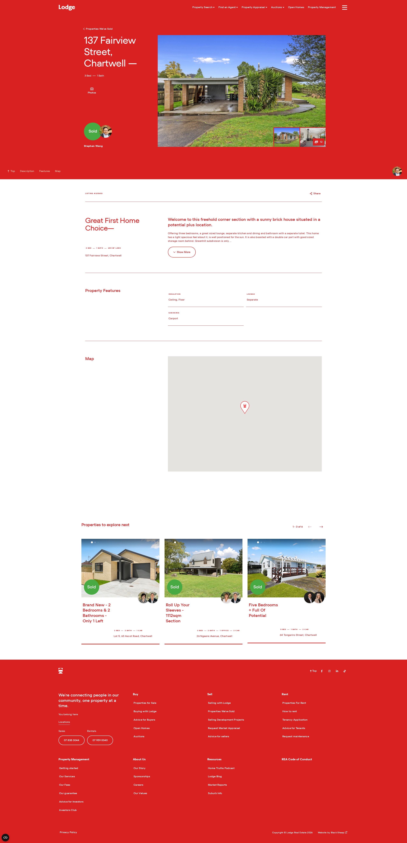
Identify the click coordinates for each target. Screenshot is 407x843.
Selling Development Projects (225, 720)
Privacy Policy (68, 832)
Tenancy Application (294, 720)
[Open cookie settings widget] (5, 837)
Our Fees (64, 785)
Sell (209, 694)
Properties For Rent (294, 703)
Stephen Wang (93, 146)
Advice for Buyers (144, 720)
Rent (285, 694)
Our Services (67, 776)
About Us (139, 759)
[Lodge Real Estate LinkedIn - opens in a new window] (337, 671)
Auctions (139, 736)
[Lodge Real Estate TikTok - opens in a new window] (344, 671)
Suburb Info (214, 793)
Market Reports (217, 785)
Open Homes (141, 728)
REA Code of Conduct (297, 759)
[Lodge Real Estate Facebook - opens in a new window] (322, 671)
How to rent (289, 711)
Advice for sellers (218, 736)
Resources (214, 759)
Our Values (140, 793)
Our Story (139, 768)
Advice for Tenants (293, 728)
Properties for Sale (144, 703)
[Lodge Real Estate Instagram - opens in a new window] (329, 671)
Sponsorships (141, 776)
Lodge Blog (214, 776)
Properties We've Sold (221, 711)
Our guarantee (68, 793)
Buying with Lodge (144, 711)
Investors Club (68, 810)
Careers (138, 785)
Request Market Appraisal (223, 728)
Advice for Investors (71, 801)
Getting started (68, 768)
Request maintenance (295, 736)
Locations (64, 722)
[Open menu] (344, 7)
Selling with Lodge (219, 703)
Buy (135, 694)
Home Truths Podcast (221, 768)
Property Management (74, 759)
